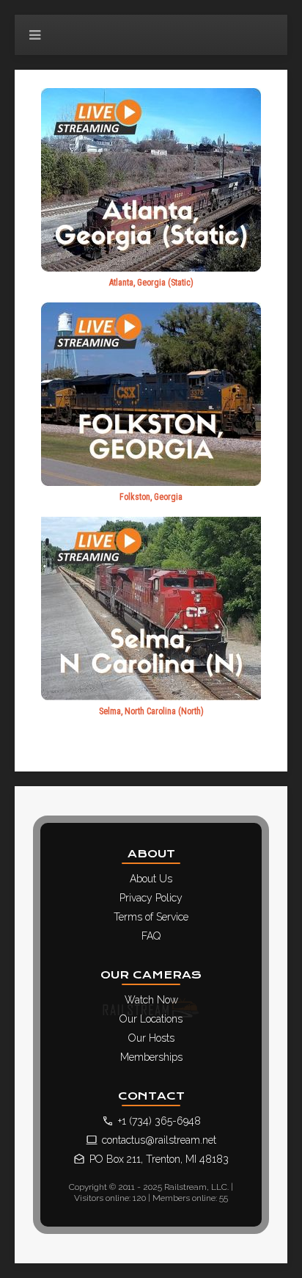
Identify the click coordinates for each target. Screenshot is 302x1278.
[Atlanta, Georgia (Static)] (151, 179)
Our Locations (151, 1019)
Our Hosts (151, 1038)
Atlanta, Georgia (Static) (151, 282)
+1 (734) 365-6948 (159, 1121)
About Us (151, 879)
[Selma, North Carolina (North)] (151, 608)
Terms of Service (151, 917)
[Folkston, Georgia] (151, 393)
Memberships (151, 1057)
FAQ (151, 936)
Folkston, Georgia (151, 497)
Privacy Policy (151, 898)
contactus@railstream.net (159, 1140)
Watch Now (151, 1000)
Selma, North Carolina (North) (151, 711)
